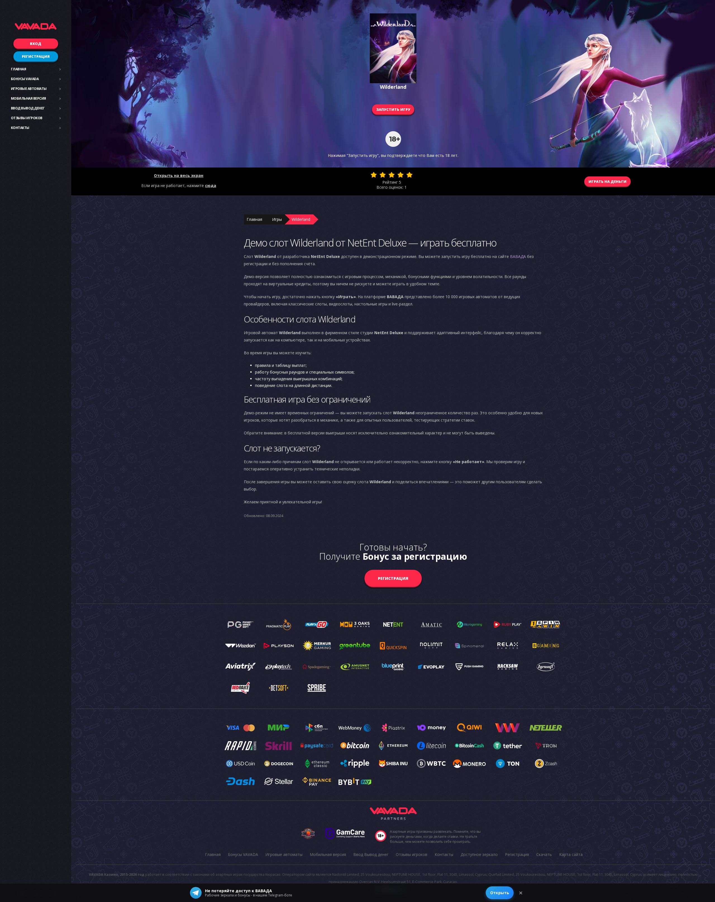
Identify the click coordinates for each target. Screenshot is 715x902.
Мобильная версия (28, 98)
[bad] (374, 175)
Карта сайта (571, 854)
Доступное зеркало (479, 854)
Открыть (499, 892)
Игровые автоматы (29, 88)
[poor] (383, 175)
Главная (18, 69)
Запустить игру (393, 109)
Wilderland (301, 219)
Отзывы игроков (26, 118)
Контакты (20, 127)
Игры (277, 219)
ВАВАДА (518, 256)
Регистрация (36, 56)
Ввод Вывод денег (28, 108)
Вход (35, 43)
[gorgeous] (409, 175)
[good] (400, 175)
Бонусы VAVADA (25, 78)
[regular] (392, 175)
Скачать (544, 854)
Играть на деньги (607, 181)
